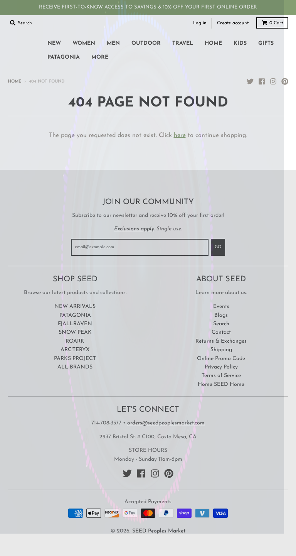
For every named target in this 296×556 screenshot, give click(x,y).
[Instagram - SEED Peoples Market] (273, 81)
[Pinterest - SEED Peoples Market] (284, 81)
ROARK (75, 341)
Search (221, 324)
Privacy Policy (221, 367)
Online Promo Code (221, 359)
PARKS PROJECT (75, 359)
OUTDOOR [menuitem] (146, 43)
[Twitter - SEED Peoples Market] (250, 81)
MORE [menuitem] (99, 57)
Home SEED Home (221, 384)
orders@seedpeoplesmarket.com (166, 423)
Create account (233, 23)
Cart (276, 23)
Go (218, 247)
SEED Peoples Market (158, 531)
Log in (200, 23)
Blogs (221, 315)
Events (221, 306)
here (180, 135)
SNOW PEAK (75, 332)
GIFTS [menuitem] (266, 43)
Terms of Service (221, 376)
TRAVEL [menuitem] (182, 43)
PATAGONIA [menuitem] (63, 57)
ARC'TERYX (75, 350)
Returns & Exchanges (221, 341)
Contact (221, 332)
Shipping (221, 350)
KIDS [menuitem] (240, 43)
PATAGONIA (75, 315)
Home (14, 81)
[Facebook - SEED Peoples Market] (261, 81)
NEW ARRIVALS (75, 306)
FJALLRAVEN (75, 324)
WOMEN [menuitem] (83, 43)
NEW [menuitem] (54, 43)
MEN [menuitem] (113, 43)
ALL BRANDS (74, 367)
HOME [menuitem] (213, 43)
